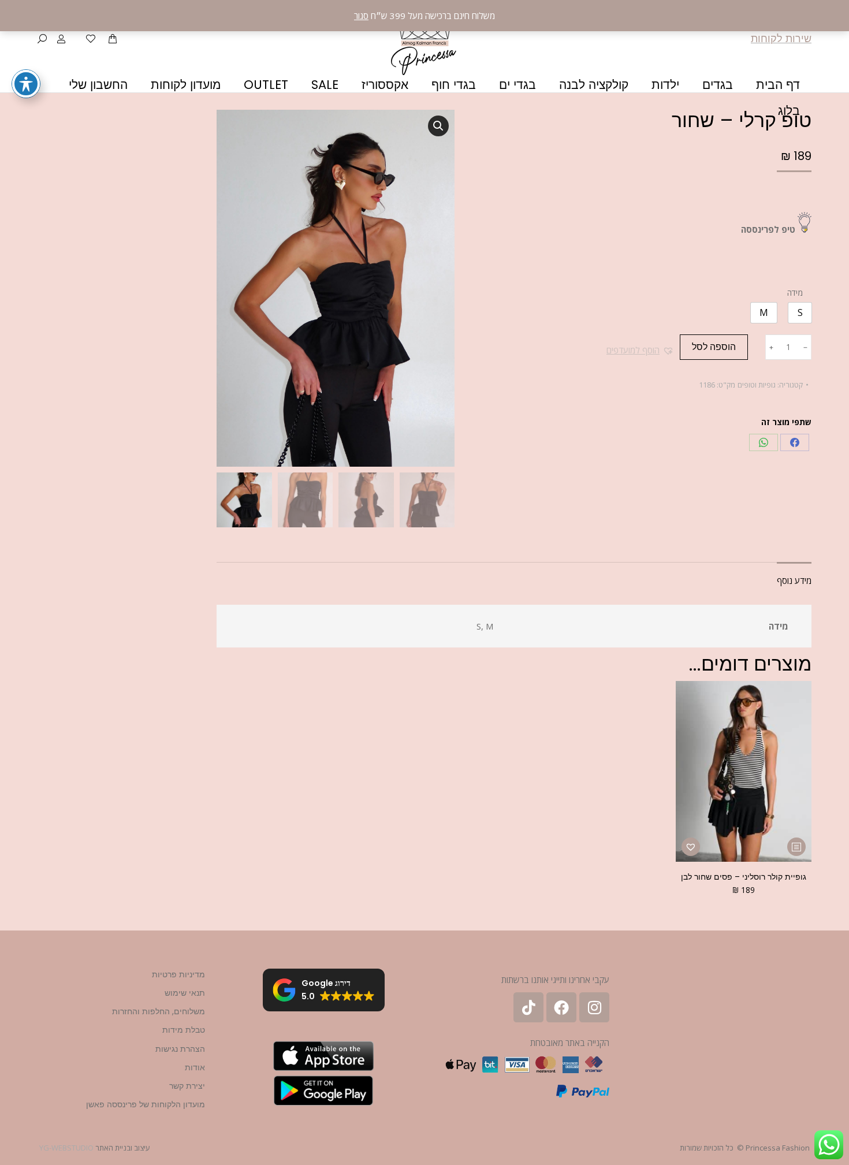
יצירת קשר (187, 1086)
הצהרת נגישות (180, 1049)
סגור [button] (361, 15)
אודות (195, 1067)
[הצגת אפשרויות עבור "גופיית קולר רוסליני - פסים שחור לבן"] (796, 847)
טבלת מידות (183, 1030)
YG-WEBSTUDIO (66, 1147)
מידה (795, 292)
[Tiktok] (528, 1007)
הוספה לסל (714, 346)
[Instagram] (594, 1007)
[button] (640, 350)
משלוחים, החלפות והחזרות (158, 1011)
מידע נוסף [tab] (794, 580)
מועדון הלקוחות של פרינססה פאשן (145, 1104)
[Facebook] (794, 442)
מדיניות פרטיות (178, 974)
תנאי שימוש (185, 993)
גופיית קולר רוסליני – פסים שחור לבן (743, 877)
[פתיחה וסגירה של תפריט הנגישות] (26, 84)
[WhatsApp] (763, 442)
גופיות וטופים (757, 384)
